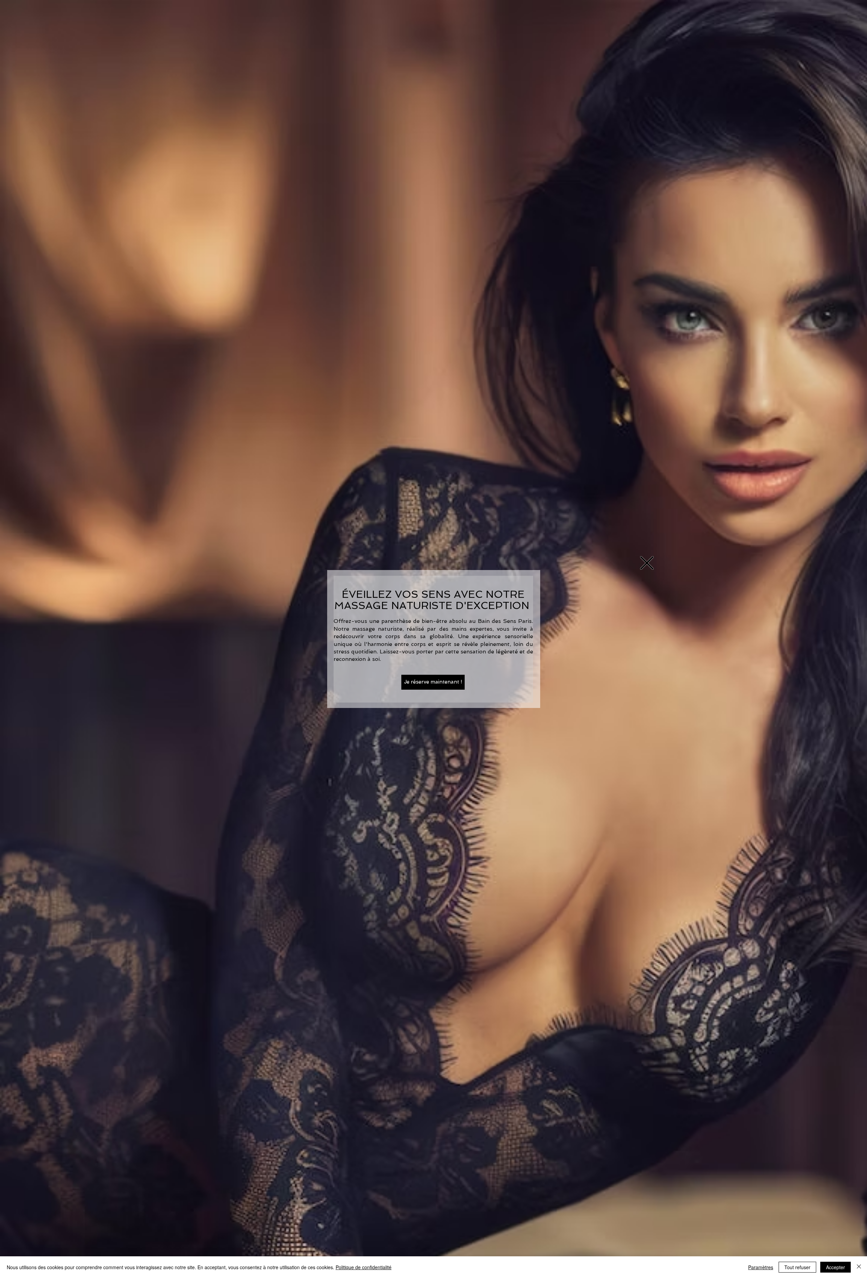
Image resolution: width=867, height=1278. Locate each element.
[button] (647, 563)
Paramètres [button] (760, 1267)
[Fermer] (859, 1267)
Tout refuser (797, 1267)
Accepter (835, 1267)
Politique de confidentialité (364, 1267)
